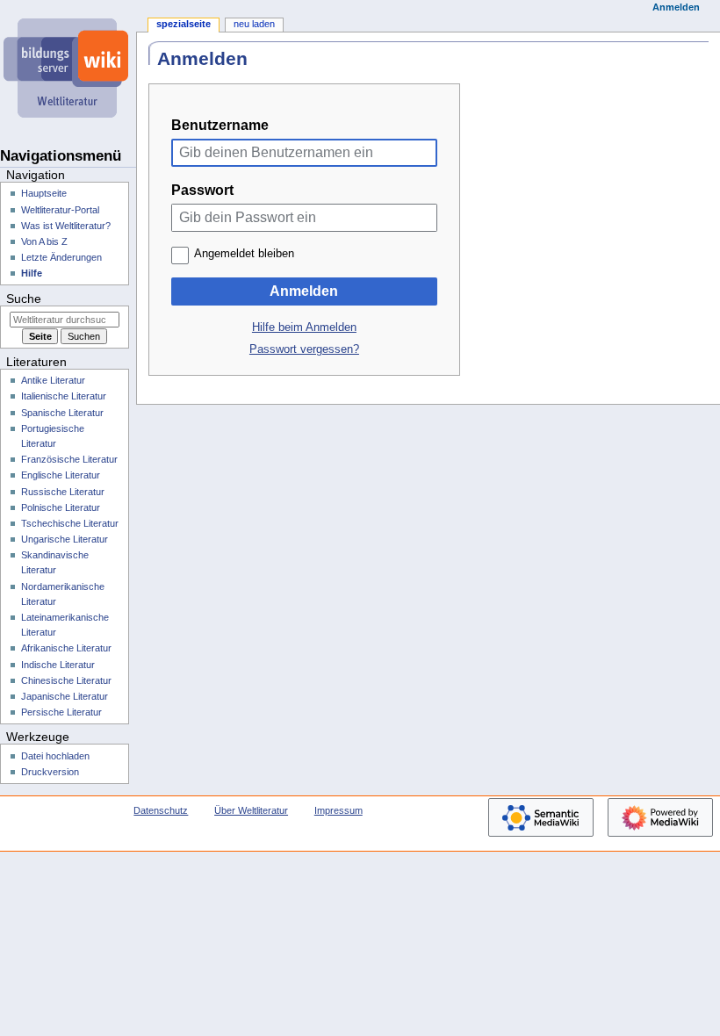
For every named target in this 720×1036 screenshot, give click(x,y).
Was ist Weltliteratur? (66, 225)
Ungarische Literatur (64, 539)
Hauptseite (44, 193)
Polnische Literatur (60, 507)
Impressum (338, 810)
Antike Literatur (53, 380)
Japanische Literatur (64, 696)
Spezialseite (183, 23)
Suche (23, 298)
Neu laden (254, 23)
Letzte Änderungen (61, 257)
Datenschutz (160, 810)
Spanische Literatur (62, 412)
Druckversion (50, 771)
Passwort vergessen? (304, 349)
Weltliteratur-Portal (60, 210)
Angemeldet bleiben (244, 254)
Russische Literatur (62, 491)
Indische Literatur (58, 664)
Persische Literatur (61, 712)
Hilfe (31, 273)
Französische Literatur (69, 459)
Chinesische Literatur (66, 680)
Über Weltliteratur (251, 810)
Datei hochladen (55, 756)
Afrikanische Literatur (66, 648)
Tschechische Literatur (70, 523)
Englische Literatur (60, 475)
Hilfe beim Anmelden (304, 327)
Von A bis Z (44, 241)
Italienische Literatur (63, 396)
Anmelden (304, 291)
